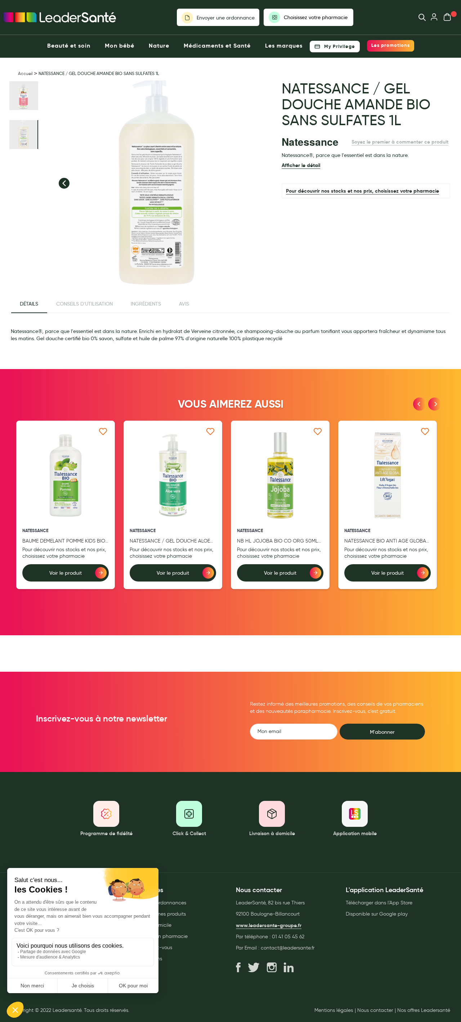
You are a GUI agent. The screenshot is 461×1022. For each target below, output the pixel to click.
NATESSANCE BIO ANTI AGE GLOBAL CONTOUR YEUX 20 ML (386, 541)
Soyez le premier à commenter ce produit (400, 142)
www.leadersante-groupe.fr (268, 925)
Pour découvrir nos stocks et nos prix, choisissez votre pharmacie (362, 191)
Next (434, 404)
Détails (29, 304)
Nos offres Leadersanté (423, 1010)
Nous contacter (375, 1010)
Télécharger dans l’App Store (379, 903)
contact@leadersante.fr (287, 948)
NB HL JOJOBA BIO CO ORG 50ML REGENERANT (277, 541)
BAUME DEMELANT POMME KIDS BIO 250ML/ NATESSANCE (63, 541)
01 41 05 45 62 (288, 937)
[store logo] (60, 17)
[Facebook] (238, 967)
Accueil (25, 73)
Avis (184, 304)
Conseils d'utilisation (84, 304)
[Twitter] (254, 967)
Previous (419, 404)
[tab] (29, 304)
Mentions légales (333, 1010)
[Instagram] (272, 967)
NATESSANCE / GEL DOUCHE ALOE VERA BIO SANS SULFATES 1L (170, 541)
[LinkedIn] (289, 967)
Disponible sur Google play (377, 914)
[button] (64, 183)
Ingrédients (146, 304)
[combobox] (418, 17)
